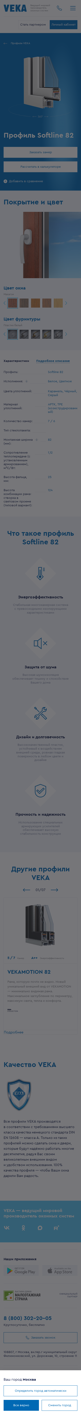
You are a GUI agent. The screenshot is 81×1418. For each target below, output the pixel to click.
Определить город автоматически (40, 1390)
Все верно (21, 1405)
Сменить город (59, 1405)
